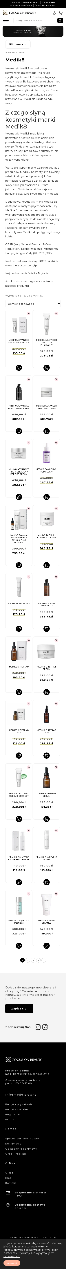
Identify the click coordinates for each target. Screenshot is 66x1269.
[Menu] (6, 20)
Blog (8, 1177)
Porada (45, 5)
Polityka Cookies (16, 1109)
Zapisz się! (19, 1008)
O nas (9, 1172)
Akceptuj (12, 1263)
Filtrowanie (16, 44)
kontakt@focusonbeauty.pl (31, 1073)
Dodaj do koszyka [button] (19, 368)
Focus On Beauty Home (24, 1237)
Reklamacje (13, 1143)
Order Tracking (15, 1153)
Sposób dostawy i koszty (22, 1138)
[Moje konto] (54, 13)
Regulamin (12, 1114)
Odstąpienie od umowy (21, 1148)
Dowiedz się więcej (19, 497)
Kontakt (10, 1182)
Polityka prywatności (19, 1104)
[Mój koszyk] (60, 13)
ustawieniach (11, 1256)
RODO (9, 1119)
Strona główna (11, 52)
